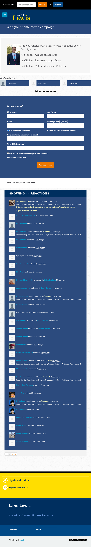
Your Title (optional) (16, 144)
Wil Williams (21, 345)
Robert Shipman (22, 433)
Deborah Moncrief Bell (25, 280)
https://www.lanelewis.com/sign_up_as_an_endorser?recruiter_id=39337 (45, 207)
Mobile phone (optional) (57, 121)
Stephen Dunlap (22, 361)
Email (9, 121)
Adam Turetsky (22, 441)
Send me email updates (19, 130)
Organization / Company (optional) (23, 135)
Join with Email (8, 4)
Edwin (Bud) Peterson (24, 385)
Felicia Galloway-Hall (24, 417)
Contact (38, 530)
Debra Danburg (50, 280)
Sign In (58, 4)
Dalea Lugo (20, 401)
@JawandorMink (22, 201)
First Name (12, 112)
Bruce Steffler (11, 83)
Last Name (51, 112)
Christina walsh (22, 264)
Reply (18, 210)
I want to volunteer (17, 157)
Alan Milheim (21, 320)
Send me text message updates (62, 130)
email (22, 539)
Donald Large (42, 83)
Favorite (33, 210)
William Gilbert (43, 320)
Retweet (25, 210)
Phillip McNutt (21, 425)
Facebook (46, 232)
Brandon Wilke (73, 83)
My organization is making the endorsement (28, 153)
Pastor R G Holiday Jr (24, 353)
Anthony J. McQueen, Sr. (25, 215)
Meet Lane (13, 530)
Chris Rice (20, 393)
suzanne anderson (23, 288)
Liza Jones (20, 272)
